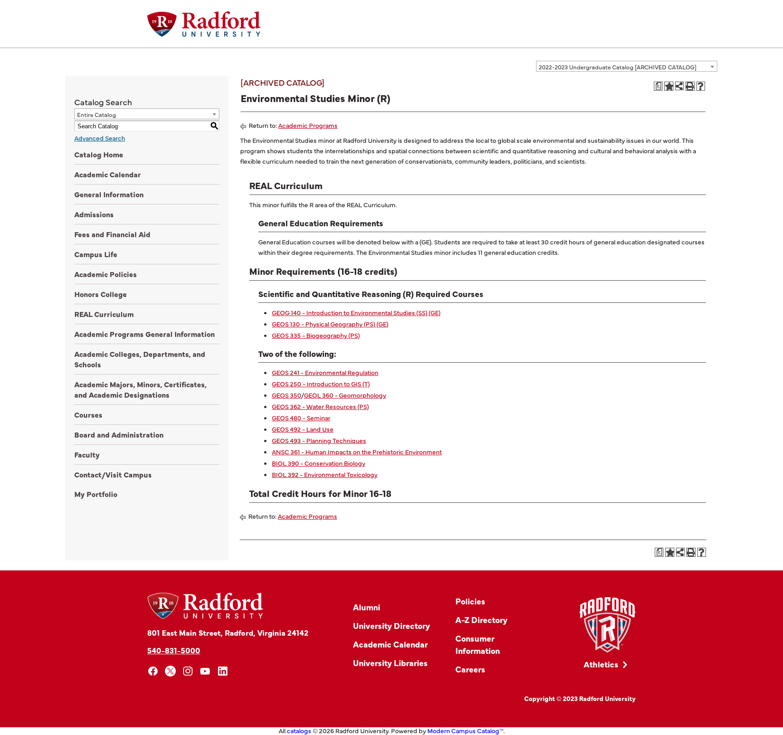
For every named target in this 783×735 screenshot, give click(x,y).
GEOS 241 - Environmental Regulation (325, 372)
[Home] (204, 24)
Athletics (601, 664)
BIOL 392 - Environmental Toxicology (324, 474)
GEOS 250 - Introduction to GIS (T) (321, 383)
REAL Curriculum (104, 314)
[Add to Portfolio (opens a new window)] (668, 86)
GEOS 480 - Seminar (301, 417)
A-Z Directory (481, 619)
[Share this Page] (679, 86)
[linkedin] (222, 671)
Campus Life (95, 254)
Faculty (87, 454)
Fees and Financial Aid (112, 234)
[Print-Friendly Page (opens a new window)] (690, 86)
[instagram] (187, 671)
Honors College (100, 294)
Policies (470, 601)
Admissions (94, 214)
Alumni (366, 607)
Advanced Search (99, 137)
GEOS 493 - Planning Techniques (319, 440)
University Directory (391, 625)
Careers (470, 669)
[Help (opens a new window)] (701, 86)
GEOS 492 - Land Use (303, 428)
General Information (109, 194)
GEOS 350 (286, 394)
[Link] (607, 625)
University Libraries (390, 662)
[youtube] (205, 671)
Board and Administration (119, 434)
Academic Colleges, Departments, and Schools (139, 359)
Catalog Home (98, 154)
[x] (170, 671)
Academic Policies (105, 274)
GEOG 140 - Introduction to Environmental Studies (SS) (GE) (356, 312)
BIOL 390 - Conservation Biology (318, 462)
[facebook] (153, 671)
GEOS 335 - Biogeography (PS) (316, 335)
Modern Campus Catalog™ (465, 730)
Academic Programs (308, 125)
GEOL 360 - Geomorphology (345, 394)
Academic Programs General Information (144, 334)
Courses (88, 414)
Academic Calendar (107, 174)
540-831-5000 (173, 650)
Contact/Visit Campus (113, 474)
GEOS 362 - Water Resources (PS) (320, 406)
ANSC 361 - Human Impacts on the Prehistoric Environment (357, 451)
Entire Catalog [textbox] (96, 114)
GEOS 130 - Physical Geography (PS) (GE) (330, 323)
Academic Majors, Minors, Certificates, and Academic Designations (140, 389)
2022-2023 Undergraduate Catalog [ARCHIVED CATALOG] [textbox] (617, 67)
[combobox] (626, 66)
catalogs (299, 730)
